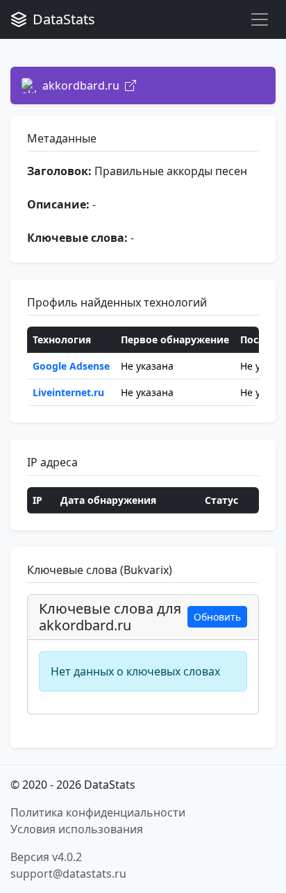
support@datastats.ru (68, 873)
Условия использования (76, 829)
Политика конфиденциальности (97, 812)
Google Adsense (71, 365)
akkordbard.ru (80, 85)
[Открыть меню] (260, 19)
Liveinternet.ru (68, 392)
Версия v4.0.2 (46, 857)
